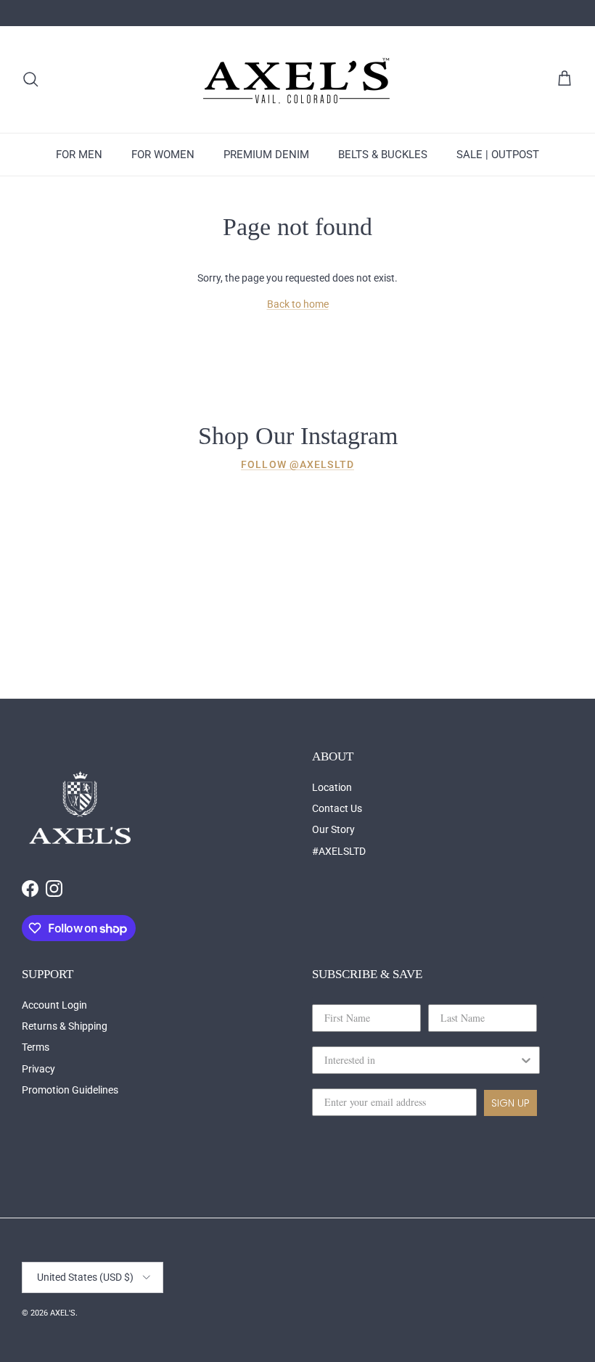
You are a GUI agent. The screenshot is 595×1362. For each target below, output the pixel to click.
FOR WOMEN (162, 154)
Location (332, 787)
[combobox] (421, 1060)
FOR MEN (79, 154)
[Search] (30, 79)
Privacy (38, 1069)
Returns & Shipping (64, 1026)
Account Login (54, 1005)
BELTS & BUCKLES (382, 154)
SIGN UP (510, 1103)
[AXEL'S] (297, 79)
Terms (35, 1047)
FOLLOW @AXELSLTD (297, 464)
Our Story (333, 829)
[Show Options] (526, 1060)
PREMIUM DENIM (266, 154)
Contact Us (337, 808)
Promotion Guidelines (70, 1090)
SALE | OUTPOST (497, 154)
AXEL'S (62, 1313)
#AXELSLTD (339, 851)
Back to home (298, 304)
